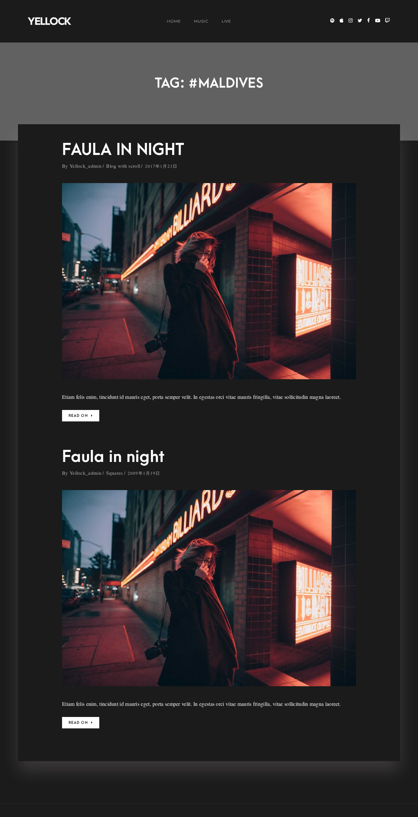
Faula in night (113, 457)
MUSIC (201, 21)
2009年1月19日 (144, 473)
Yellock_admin (86, 165)
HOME (174, 21)
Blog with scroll (123, 165)
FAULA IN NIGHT (123, 150)
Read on (78, 416)
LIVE (227, 21)
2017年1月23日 (161, 166)
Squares (114, 472)
